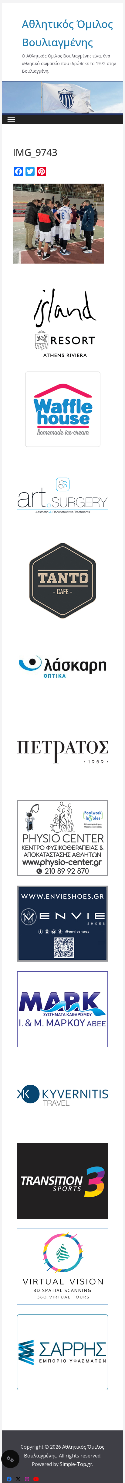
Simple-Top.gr (76, 1464)
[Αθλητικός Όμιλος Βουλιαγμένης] (62, 85)
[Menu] (11, 119)
